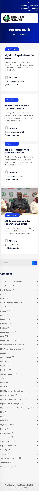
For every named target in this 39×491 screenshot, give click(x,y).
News (4, 382)
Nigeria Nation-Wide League (13, 399)
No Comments (13, 85)
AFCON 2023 (7, 286)
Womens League (8, 466)
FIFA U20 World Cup (10, 340)
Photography (7, 433)
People (4, 429)
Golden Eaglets (8, 374)
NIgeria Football (9, 395)
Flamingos (6, 353)
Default (5, 311)
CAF (4, 298)
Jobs (3, 378)
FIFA (4, 336)
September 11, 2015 (15, 132)
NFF (3, 386)
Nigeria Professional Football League (17, 408)
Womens (5, 462)
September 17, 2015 (15, 81)
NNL (3, 416)
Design (4, 315)
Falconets (5, 323)
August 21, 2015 (14, 245)
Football (5, 365)
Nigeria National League (11, 403)
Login (36, 11)
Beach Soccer (7, 290)
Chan (3, 307)
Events (5, 319)
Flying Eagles (7, 357)
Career (30, 3)
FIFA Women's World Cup (12, 344)
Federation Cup (12, 215)
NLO (3, 412)
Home (14, 35)
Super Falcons (11, 100)
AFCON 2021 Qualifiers (11, 281)
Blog (3, 294)
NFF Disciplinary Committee (13, 391)
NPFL (4, 420)
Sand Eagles (6, 437)
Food (3, 361)
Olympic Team (12, 49)
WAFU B (5, 450)
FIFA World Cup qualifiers (12, 349)
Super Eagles (7, 441)
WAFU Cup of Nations (10, 458)
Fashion (4, 328)
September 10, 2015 (15, 176)
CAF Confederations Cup (11, 302)
